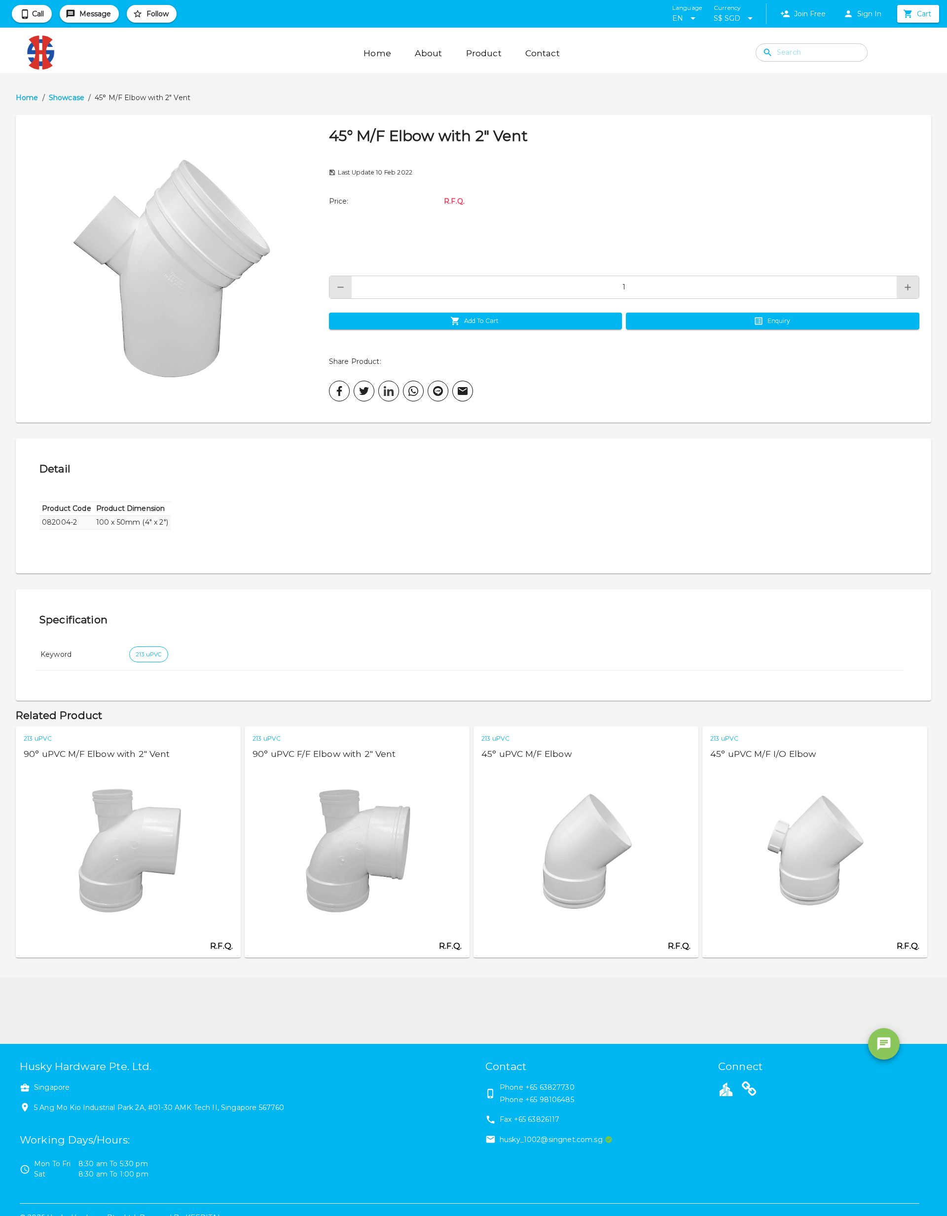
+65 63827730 (550, 1087)
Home (27, 97)
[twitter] (364, 391)
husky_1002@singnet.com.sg (551, 1139)
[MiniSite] (749, 1090)
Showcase (66, 97)
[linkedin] (388, 391)
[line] (438, 391)
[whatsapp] (413, 391)
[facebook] (339, 391)
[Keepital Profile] (726, 1088)
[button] (172, 269)
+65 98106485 (549, 1099)
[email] (462, 391)
